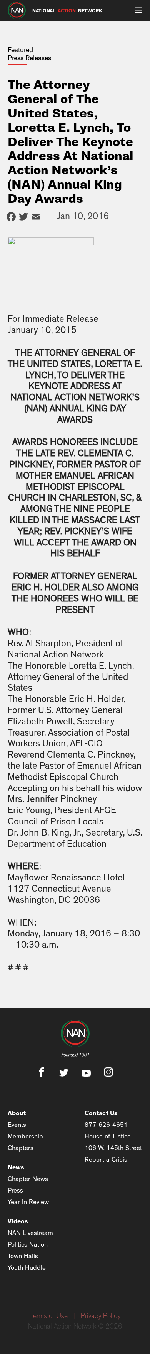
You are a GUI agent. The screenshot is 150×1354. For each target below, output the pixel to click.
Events (17, 1124)
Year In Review (28, 1202)
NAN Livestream (30, 1233)
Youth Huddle (27, 1267)
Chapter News (28, 1179)
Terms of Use (49, 1316)
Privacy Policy (100, 1316)
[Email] (36, 218)
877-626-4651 (106, 1124)
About (17, 1113)
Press (15, 1190)
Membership (25, 1136)
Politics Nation (28, 1244)
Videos (18, 1221)
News (16, 1167)
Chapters (20, 1148)
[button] (138, 10)
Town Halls (23, 1256)
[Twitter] (23, 218)
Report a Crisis (106, 1159)
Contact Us (101, 1113)
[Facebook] (11, 218)
